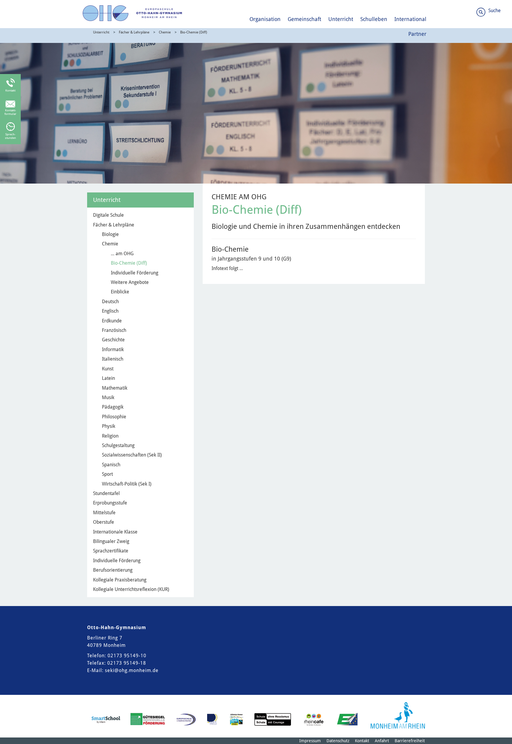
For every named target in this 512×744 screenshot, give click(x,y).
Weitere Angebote (130, 282)
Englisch (110, 311)
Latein (108, 378)
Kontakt (362, 740)
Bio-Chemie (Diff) (193, 32)
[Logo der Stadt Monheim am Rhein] (398, 715)
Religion (110, 436)
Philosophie (114, 417)
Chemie (165, 32)
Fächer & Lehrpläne (134, 32)
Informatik (113, 349)
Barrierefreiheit (410, 740)
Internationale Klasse (115, 532)
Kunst (107, 369)
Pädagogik (113, 407)
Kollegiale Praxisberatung (119, 580)
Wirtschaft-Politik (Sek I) (126, 484)
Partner (417, 34)
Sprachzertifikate (110, 551)
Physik (108, 426)
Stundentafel (106, 493)
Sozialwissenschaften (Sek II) (132, 455)
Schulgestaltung (118, 445)
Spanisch (111, 464)
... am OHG (122, 253)
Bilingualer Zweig (111, 541)
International (410, 19)
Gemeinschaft (304, 19)
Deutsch (110, 301)
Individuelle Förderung (134, 273)
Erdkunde (112, 321)
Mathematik (114, 388)
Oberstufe (103, 522)
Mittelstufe (104, 512)
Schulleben (373, 19)
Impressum (310, 740)
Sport (107, 474)
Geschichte (113, 340)
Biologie (110, 234)
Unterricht (340, 19)
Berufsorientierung (112, 570)
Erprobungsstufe (110, 503)
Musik (108, 397)
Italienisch (112, 359)
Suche (494, 10)
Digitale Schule (108, 215)
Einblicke (120, 292)
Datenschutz (338, 740)
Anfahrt (382, 740)
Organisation (265, 19)
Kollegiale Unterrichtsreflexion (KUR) (131, 589)
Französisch (114, 330)
